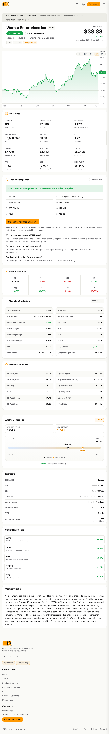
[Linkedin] (10, 656)
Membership (7, 700)
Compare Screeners (11, 687)
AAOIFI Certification (13, 719)
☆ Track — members (35, 33)
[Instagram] (4, 656)
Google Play (23, 662)
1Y (97, 54)
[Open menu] (104, 4)
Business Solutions (10, 696)
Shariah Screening (10, 683)
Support (103, 729)
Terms (86, 729)
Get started (94, 4)
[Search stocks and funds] (77, 4)
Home (5, 674)
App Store (8, 662)
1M (91, 54)
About (5, 679)
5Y (102, 54)
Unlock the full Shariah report (22, 222)
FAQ (4, 691)
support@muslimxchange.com (15, 714)
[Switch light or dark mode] (83, 4)
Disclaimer (76, 729)
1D (80, 54)
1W (85, 54)
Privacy (94, 729)
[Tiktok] (16, 656)
